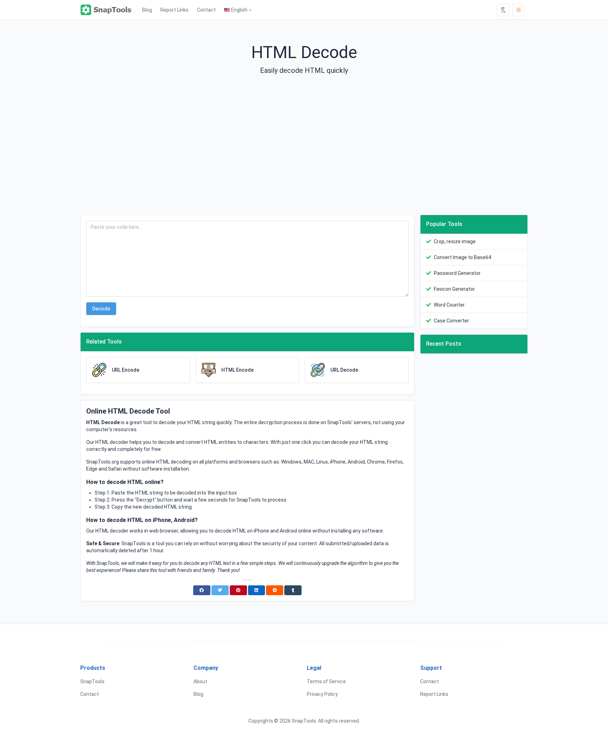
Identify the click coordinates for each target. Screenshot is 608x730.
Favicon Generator (454, 289)
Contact (206, 10)
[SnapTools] (109, 9)
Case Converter (451, 320)
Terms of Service (326, 681)
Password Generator (457, 273)
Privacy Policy (322, 694)
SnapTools (92, 681)
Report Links (174, 10)
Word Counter (449, 305)
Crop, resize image (455, 241)
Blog (147, 10)
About (200, 681)
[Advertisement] (304, 150)
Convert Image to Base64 (462, 257)
